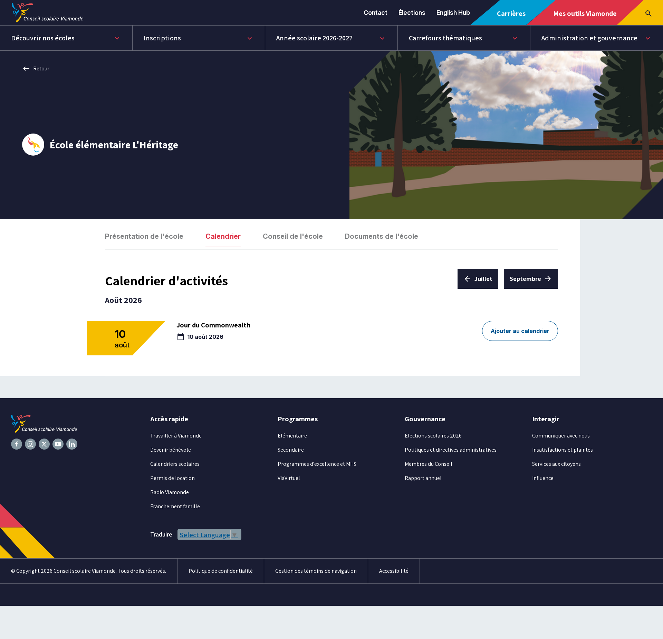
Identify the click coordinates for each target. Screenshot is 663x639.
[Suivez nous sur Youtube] (58, 444)
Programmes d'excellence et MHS (317, 464)
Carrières (513, 17)
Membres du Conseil (428, 464)
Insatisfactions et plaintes (562, 449)
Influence (543, 478)
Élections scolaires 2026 (433, 435)
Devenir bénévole (170, 449)
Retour (35, 69)
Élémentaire (292, 435)
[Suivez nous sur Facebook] (16, 444)
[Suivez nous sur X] (44, 444)
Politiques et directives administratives (451, 449)
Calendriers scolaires (175, 464)
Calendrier (223, 236)
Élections (411, 12)
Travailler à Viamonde (176, 435)
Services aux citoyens (556, 464)
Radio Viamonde (169, 492)
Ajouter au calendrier (520, 330)
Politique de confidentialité (221, 570)
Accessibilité (394, 570)
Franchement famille (175, 506)
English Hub (453, 12)
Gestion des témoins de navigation (316, 570)
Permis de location (172, 478)
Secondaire (291, 449)
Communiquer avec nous (561, 435)
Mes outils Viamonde (585, 17)
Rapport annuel (423, 478)
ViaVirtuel (289, 478)
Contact (375, 12)
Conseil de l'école (293, 236)
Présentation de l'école (144, 236)
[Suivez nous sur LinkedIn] (71, 444)
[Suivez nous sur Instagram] (30, 444)
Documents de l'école (381, 236)
